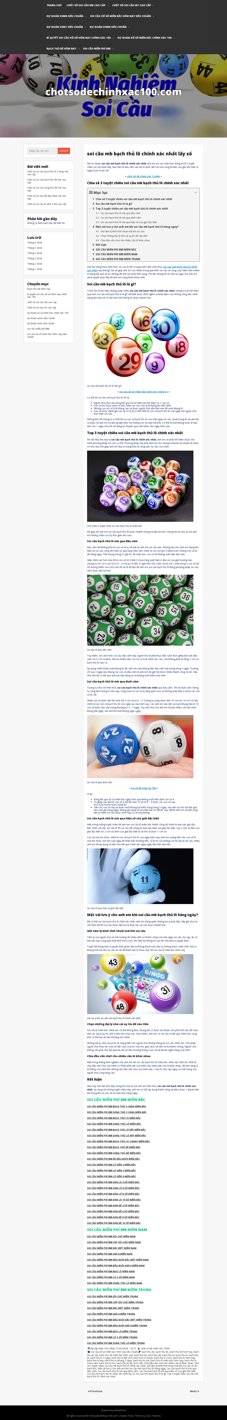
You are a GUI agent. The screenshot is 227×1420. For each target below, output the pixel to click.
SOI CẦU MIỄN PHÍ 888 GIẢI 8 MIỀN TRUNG (111, 1313)
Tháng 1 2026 (34, 269)
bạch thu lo (182, 1355)
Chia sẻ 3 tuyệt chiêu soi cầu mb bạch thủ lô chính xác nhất (143, 1364)
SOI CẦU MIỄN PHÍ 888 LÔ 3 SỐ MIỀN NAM (111, 1277)
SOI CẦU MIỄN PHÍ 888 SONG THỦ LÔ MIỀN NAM (114, 1283)
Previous (96, 1391)
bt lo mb (138, 1363)
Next (193, 1391)
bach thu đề (154, 1355)
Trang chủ (54, 5)
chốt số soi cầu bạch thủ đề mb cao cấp (46, 181)
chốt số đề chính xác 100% (155, 1348)
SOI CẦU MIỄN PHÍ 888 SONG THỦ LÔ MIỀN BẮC (114, 1123)
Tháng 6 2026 (34, 242)
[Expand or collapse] (196, 192)
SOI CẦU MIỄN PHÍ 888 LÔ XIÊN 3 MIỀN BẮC (111, 1170)
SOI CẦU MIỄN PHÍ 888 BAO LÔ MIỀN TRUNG (112, 1331)
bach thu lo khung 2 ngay (118, 1360)
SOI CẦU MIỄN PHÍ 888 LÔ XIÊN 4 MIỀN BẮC (111, 1176)
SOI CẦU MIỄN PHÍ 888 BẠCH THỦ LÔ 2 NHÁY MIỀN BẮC (118, 1141)
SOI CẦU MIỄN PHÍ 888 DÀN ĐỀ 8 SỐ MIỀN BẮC (113, 1217)
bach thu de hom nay (181, 1351)
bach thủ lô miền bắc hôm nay (167, 1360)
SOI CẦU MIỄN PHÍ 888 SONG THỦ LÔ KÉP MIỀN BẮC (116, 1135)
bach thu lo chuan (143, 1357)
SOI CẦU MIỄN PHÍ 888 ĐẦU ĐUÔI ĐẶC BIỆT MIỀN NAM (118, 1259)
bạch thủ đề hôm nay (61, 48)
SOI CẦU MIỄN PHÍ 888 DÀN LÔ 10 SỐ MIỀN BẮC (114, 1199)
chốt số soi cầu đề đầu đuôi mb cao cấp (46, 197)
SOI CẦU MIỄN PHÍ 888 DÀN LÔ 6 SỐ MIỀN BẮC (113, 1188)
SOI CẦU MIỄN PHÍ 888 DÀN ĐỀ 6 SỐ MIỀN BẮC (113, 1211)
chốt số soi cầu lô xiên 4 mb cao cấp (46, 204)
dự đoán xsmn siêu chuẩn (65, 16)
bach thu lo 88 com (122, 1357)
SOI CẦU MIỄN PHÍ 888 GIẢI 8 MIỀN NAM (109, 1253)
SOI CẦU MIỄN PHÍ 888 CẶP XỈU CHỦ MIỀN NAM (114, 1242)
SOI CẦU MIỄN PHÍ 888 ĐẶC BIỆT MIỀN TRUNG (113, 1308)
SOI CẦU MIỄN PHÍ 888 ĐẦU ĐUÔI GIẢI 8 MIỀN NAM (116, 1265)
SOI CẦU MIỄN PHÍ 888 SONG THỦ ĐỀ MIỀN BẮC (114, 1153)
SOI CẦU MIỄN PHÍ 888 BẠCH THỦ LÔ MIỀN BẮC (114, 1118)
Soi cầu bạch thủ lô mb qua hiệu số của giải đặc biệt (167, 1371)
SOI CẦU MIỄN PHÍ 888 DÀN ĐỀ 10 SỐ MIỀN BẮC (114, 1223)
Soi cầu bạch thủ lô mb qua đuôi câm (118, 1371)
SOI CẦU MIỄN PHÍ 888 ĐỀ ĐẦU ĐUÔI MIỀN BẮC (113, 1158)
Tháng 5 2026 (34, 248)
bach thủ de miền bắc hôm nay (116, 1355)
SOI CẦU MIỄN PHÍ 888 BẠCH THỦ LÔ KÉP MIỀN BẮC (116, 1129)
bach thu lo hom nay (184, 1357)
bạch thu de (162, 1351)
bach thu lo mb (141, 1360)
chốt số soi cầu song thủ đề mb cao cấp (46, 189)
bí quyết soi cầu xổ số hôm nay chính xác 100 (79, 37)
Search (63, 150)
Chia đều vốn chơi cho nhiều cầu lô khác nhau (168, 1363)
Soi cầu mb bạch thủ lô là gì (151, 1373)
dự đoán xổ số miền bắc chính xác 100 (144, 37)
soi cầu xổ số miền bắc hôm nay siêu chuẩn (120, 16)
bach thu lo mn (107, 1363)
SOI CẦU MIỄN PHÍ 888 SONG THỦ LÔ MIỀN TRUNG (116, 1343)
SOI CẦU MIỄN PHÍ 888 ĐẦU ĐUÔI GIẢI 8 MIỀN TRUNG (117, 1325)
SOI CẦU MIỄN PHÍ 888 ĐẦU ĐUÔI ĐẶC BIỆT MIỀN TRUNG (119, 1319)
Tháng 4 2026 (34, 253)
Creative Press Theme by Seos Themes (139, 1415)
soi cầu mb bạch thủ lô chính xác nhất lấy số (111, 1373)
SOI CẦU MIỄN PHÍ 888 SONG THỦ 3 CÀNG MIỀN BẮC (117, 1112)
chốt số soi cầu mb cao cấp (86, 5)
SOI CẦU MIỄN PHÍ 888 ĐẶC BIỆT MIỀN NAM (111, 1248)
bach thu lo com (162, 1357)
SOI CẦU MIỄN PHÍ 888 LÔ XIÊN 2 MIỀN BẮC (111, 1164)
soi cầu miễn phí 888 (97, 48)
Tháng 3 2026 (34, 258)
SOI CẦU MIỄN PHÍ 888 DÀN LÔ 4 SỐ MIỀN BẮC (113, 1182)
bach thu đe (140, 1355)
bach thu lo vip (124, 1363)
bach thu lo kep (95, 1360)
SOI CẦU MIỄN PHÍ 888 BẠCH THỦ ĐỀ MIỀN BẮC (114, 1147)
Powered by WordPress (113, 1410)
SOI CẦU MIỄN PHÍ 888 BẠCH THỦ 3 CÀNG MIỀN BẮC (116, 1106)
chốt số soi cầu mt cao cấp (131, 5)
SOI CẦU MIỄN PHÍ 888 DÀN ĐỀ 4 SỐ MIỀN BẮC (113, 1205)
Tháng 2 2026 (34, 263)
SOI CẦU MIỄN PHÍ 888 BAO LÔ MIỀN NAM (111, 1271)
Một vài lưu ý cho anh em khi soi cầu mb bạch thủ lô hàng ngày (132, 1368)
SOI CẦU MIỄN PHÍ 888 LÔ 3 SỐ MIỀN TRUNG (112, 1337)
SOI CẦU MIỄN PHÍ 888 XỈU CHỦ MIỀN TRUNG (112, 1296)
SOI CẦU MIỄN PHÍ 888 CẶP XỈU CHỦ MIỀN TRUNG (115, 1302)
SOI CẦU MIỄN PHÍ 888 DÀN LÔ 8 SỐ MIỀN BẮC (113, 1193)
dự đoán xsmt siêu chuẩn (65, 27)
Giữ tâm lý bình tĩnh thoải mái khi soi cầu (168, 1365)
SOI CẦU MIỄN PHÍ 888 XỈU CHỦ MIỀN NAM (111, 1236)
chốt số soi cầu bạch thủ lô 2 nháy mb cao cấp (47, 173)
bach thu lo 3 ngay (100, 1357)
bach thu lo (168, 1355)
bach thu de (148, 1351)
